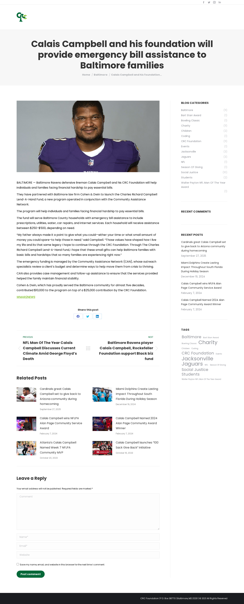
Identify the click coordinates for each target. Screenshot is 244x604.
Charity (208, 342)
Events (219, 353)
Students (191, 374)
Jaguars (192, 364)
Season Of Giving (218, 365)
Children (186, 348)
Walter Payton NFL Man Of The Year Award (201, 379)
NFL (206, 365)
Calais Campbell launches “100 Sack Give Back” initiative (137, 445)
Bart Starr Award (211, 337)
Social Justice (195, 370)
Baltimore (191, 337)
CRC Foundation (198, 353)
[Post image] (26, 394)
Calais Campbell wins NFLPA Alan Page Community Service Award (61, 423)
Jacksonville (197, 358)
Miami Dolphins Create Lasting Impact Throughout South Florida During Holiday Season (137, 394)
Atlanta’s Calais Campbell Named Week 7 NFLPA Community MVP (58, 447)
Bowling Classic (189, 343)
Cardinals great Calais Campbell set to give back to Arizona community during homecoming (60, 396)
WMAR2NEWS (26, 297)
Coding (194, 348)
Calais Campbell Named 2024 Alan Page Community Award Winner (136, 423)
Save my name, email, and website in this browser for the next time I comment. (62, 564)
